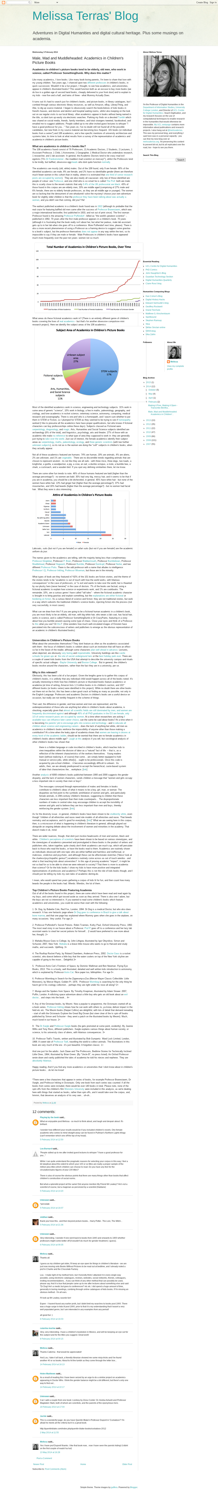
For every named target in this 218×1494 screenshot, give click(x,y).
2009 (148, 436)
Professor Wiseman (74, 570)
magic (66, 429)
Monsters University (74, 1089)
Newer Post (38, 1464)
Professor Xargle (62, 1026)
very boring (67, 653)
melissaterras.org (151, 141)
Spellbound (151, 317)
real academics (67, 321)
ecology (80, 442)
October (152, 390)
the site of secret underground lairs (75, 656)
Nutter (119, 564)
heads (75, 162)
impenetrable (83, 653)
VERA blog (151, 331)
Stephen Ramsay (154, 320)
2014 (148, 386)
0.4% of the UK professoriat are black (101, 184)
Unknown (44, 1200)
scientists (108, 442)
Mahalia (63, 944)
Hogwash (60, 564)
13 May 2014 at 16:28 (50, 1452)
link (85, 769)
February (153, 402)
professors (101, 82)
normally (106, 162)
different (91, 82)
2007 (148, 444)
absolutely (37, 1060)
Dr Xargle (44, 1026)
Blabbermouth (89, 561)
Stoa (148, 324)
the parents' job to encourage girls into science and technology (75, 723)
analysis (44, 774)
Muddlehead (38, 564)
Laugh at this (75, 738)
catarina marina (47, 1328)
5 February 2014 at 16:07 (51, 1208)
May (151, 394)
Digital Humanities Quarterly (159, 280)
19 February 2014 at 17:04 (52, 1407)
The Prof (110, 181)
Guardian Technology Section (159, 277)
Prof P (87, 928)
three (92, 442)
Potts (54, 567)
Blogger (133, 1487)
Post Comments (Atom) (55, 1469)
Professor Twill (61, 1041)
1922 (100, 206)
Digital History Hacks (155, 299)
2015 (148, 382)
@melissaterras (175, 130)
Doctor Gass (113, 953)
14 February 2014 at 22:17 (52, 1387)
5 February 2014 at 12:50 (51, 1139)
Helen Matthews (48, 1373)
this (36, 624)
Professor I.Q (39, 570)
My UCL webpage (162, 124)
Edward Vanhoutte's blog (157, 303)
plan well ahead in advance (104, 650)
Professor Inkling (55, 570)
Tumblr (121, 117)
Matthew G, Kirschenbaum (158, 313)
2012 (148, 424)
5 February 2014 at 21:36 (51, 1225)
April (151, 398)
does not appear (90, 231)
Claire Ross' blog (153, 283)
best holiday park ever (110, 656)
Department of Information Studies (159, 107)
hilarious (47, 1060)
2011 (148, 428)
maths (58, 442)
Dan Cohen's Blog (154, 296)
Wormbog (94, 982)
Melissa (44, 1254)
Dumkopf (100, 564)
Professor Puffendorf (74, 216)
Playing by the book (49, 1117)
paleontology (69, 442)
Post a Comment (44, 1458)
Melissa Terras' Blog (85, 15)
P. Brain (67, 561)
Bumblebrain (114, 561)
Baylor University (69, 662)
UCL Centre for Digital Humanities (161, 266)
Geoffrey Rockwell (154, 306)
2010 (148, 432)
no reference (59, 435)
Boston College (89, 662)
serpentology (38, 429)
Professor (46, 567)
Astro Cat (69, 972)
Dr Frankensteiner (55, 159)
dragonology (52, 429)
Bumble (80, 564)
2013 (148, 420)
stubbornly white (118, 814)
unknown (36, 445)
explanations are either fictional (108, 595)
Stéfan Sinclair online (155, 327)
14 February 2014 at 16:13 (52, 1364)
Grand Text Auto (153, 310)
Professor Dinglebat (42, 561)
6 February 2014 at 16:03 (51, 1319)
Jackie (43, 1416)
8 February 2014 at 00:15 (51, 1339)
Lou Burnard (46, 1148)
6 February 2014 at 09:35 (51, 1245)
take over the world (54, 439)
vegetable (67, 457)
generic (99, 442)
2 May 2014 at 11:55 (49, 1432)
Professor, (59, 181)
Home (83, 1464)
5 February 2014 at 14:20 (51, 1191)
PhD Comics (151, 270)
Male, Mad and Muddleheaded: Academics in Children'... (162, 413)
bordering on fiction (41, 599)
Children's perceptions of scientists (57, 839)
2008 (148, 440)
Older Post (127, 1464)
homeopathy (125, 420)
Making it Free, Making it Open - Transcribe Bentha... (162, 406)
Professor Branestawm (109, 209)
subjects (46, 445)
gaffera (114, 1487)
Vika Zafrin (150, 334)
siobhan (44, 1217)
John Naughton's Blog (156, 273)
